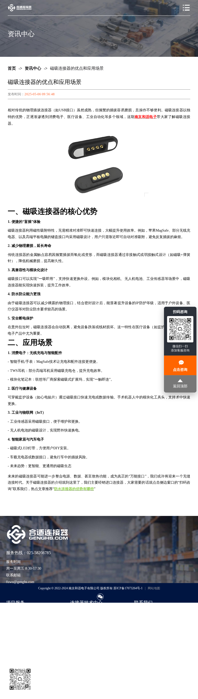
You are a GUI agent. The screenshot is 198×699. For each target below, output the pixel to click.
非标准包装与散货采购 (24, 643)
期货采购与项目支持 (22, 627)
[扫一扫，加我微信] (100, 597)
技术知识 (77, 620)
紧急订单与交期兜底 (22, 620)
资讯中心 (33, 68)
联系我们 (141, 612)
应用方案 (77, 627)
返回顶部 (180, 386)
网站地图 (154, 588)
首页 (12, 68)
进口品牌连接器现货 (22, 612)
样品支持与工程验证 (22, 635)
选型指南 (77, 612)
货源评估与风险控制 (22, 651)
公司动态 (77, 635)
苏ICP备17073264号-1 (128, 588)
